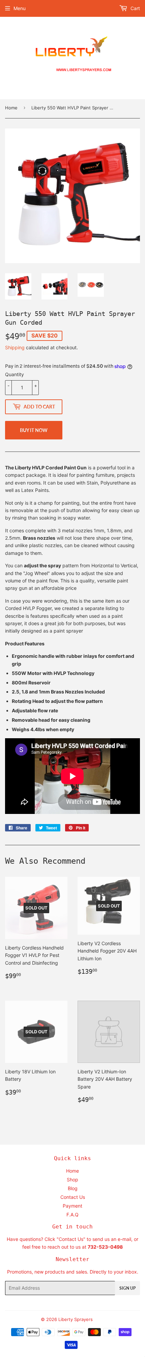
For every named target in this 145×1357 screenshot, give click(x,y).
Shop (72, 1179)
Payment (72, 1206)
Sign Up (127, 1288)
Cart (134, 8)
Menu (19, 8)
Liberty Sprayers (75, 1319)
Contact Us (72, 1197)
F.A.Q (72, 1214)
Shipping (15, 347)
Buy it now (34, 430)
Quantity (14, 374)
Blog (73, 1188)
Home (11, 107)
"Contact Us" (71, 1239)
